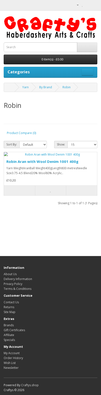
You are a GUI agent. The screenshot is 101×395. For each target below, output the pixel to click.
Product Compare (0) (21, 133)
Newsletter (11, 368)
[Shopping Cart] (87, 5)
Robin (67, 87)
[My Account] (76, 5)
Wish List (10, 363)
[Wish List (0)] (82, 5)
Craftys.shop (30, 385)
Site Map (9, 312)
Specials (9, 340)
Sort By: (11, 144)
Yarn (25, 87)
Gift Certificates (14, 330)
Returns (9, 307)
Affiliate (9, 335)
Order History (13, 358)
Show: (61, 144)
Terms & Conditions (17, 289)
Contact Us (11, 302)
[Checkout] (93, 5)
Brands (9, 325)
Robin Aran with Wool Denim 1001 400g (42, 161)
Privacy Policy (13, 284)
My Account (12, 353)
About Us (10, 274)
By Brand (45, 87)
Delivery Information (18, 279)
